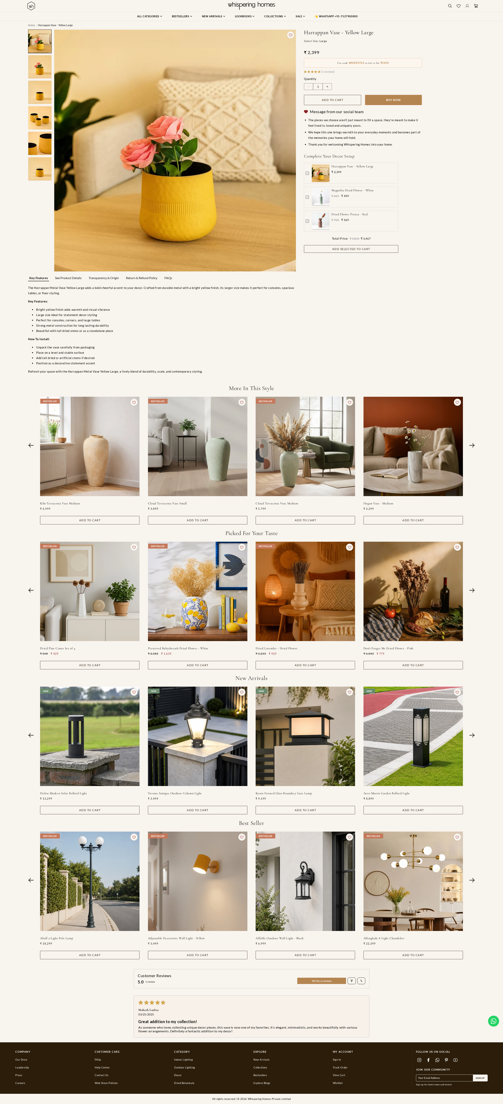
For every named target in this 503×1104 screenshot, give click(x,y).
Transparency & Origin (104, 278)
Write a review (321, 981)
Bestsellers (260, 1075)
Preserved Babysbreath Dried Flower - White (178, 648)
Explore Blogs (261, 1083)
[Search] (450, 6)
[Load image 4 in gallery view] (40, 118)
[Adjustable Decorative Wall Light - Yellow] (197, 881)
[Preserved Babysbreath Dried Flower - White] (197, 591)
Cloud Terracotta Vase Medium (277, 503)
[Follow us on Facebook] (428, 1060)
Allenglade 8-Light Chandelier (383, 938)
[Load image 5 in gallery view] (40, 143)
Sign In (337, 1059)
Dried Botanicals (184, 1083)
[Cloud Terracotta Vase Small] (197, 446)
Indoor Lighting (183, 1059)
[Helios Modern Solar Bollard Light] (90, 736)
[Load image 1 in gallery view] (40, 41)
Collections (260, 1067)
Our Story (21, 1059)
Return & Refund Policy (141, 278)
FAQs (168, 278)
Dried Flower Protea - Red (349, 214)
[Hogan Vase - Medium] (413, 446)
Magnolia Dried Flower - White (352, 190)
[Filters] (352, 981)
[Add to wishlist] (290, 34)
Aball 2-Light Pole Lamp (56, 938)
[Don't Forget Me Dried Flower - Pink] (413, 591)
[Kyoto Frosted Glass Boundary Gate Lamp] (305, 736)
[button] (493, 1021)
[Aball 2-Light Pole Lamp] (90, 881)
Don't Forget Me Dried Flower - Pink (388, 648)
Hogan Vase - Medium (378, 503)
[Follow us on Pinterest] (446, 1060)
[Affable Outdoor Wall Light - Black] (305, 881)
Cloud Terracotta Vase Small (167, 503)
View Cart (339, 1075)
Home (31, 25)
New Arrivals (261, 1059)
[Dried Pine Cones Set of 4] (90, 591)
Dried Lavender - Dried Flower (276, 648)
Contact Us (101, 1075)
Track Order (340, 1067)
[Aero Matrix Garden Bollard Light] (413, 736)
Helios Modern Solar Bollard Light (63, 793)
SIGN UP (480, 1078)
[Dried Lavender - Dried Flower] (305, 591)
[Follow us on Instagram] (419, 1060)
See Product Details (68, 278)
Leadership (22, 1067)
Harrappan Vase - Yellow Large (352, 166)
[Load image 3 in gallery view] (40, 92)
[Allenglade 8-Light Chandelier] (413, 881)
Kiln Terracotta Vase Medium (60, 503)
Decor (178, 1075)
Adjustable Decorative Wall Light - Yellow (176, 938)
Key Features (38, 278)
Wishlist (338, 1083)
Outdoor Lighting (184, 1067)
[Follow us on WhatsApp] (437, 1060)
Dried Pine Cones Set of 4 (57, 648)
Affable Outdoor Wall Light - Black (280, 938)
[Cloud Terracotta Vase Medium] (305, 446)
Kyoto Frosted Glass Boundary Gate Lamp (284, 793)
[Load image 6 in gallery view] (40, 169)
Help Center (102, 1067)
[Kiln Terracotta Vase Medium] (90, 446)
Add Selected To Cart (351, 249)
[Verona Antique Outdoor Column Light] (197, 736)
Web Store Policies (106, 1083)
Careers (20, 1083)
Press (18, 1075)
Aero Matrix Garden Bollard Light (386, 793)
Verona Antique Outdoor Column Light (175, 793)
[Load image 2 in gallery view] (40, 67)
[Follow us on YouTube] (455, 1060)
